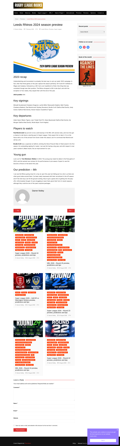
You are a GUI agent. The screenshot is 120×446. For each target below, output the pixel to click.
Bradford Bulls (19, 235)
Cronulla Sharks (51, 240)
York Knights (29, 250)
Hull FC (18, 240)
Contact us (101, 13)
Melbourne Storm (52, 247)
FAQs (74, 443)
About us (27, 13)
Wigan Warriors (19, 250)
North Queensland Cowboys (22, 355)
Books (34, 13)
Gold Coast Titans (52, 242)
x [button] (117, 430)
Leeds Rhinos (44, 29)
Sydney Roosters (52, 260)
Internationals (70, 13)
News (21, 13)
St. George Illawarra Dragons (54, 257)
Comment (16, 387)
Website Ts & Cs (82, 443)
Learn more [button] (93, 436)
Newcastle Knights (52, 250)
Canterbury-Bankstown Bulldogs (55, 237)
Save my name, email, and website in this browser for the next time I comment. (37, 425)
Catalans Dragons (20, 237)
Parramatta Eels (67, 250)
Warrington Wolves (30, 247)
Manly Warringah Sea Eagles (55, 245)
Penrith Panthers (52, 252)
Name (15, 403)
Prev (18, 210)
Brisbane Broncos (52, 235)
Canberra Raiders (63, 235)
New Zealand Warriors (63, 247)
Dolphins (60, 240)
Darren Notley (18, 29)
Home (16, 13)
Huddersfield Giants (31, 237)
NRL (50, 13)
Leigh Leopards (19, 242)
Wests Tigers (61, 260)
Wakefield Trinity (20, 247)
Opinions (93, 13)
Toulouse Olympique (30, 245)
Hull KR (23, 240)
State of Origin (59, 13)
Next (70, 210)
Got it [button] (103, 440)
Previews (78, 13)
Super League (42, 13)
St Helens (34, 242)
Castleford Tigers (29, 235)
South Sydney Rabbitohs (54, 255)
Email (15, 410)
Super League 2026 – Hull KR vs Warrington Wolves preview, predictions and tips (27, 300)
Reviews (85, 13)
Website (15, 418)
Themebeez (28, 443)
